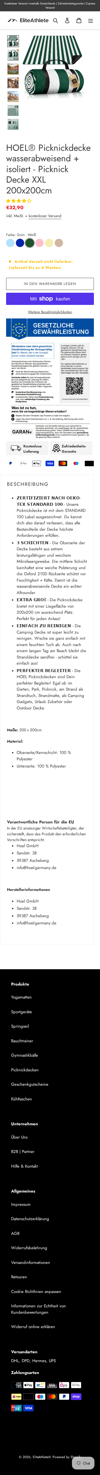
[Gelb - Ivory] (49, 243)
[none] (13, 41)
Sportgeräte (21, 1012)
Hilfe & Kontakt (24, 1166)
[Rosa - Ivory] (39, 243)
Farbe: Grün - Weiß (21, 234)
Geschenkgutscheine (29, 1084)
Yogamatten (21, 997)
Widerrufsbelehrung (29, 1248)
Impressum (21, 1204)
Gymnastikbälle (24, 1055)
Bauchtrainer (22, 1041)
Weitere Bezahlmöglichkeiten (50, 312)
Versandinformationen (30, 1262)
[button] (19, 201)
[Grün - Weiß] (30, 243)
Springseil (20, 1026)
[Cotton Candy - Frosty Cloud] (10, 243)
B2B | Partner (22, 1152)
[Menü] (90, 20)
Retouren (19, 1277)
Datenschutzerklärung (30, 1219)
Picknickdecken (25, 1070)
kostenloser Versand (45, 216)
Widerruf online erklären (33, 1327)
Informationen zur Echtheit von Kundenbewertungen (38, 1309)
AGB (15, 1233)
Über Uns (19, 1137)
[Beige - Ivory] (59, 243)
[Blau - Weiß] (20, 243)
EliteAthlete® (42, 1457)
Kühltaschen (21, 1099)
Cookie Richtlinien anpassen (36, 1292)
